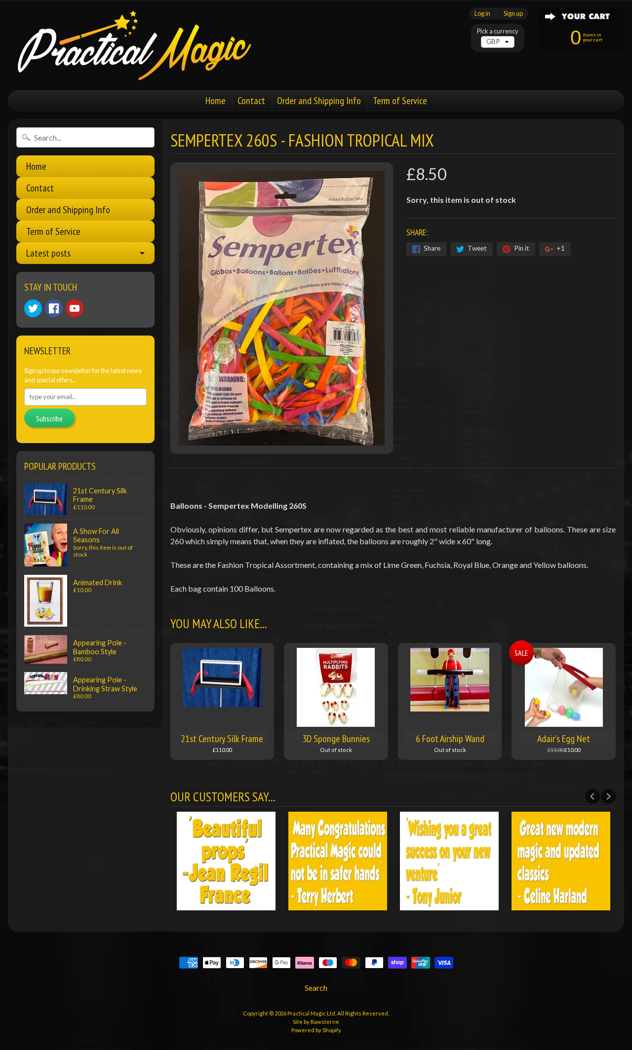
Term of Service (400, 100)
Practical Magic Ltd (311, 1013)
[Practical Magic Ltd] (131, 45)
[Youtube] (74, 308)
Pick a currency (497, 31)
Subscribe (49, 418)
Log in (482, 13)
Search (316, 987)
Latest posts (48, 253)
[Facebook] (54, 308)
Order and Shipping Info (319, 100)
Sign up (513, 13)
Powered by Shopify (316, 1030)
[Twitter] (33, 308)
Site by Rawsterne (316, 1021)
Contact (251, 100)
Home (215, 100)
